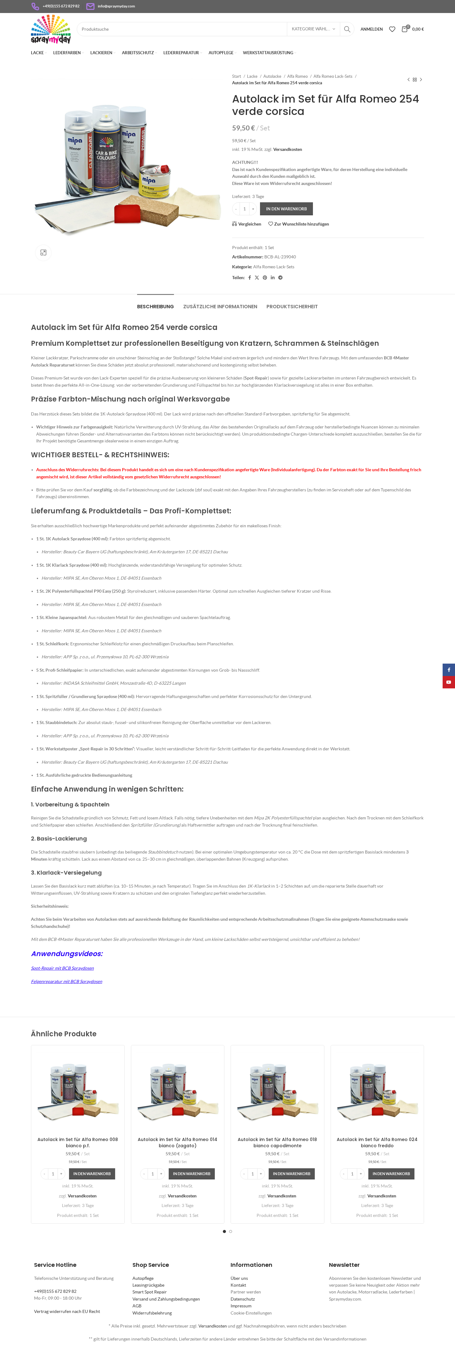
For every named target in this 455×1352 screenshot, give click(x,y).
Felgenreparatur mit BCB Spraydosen (66, 981)
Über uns (239, 1278)
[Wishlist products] (392, 29)
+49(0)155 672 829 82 (55, 1291)
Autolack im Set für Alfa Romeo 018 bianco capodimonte (277, 1142)
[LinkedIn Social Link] (272, 278)
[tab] (155, 303)
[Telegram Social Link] (280, 278)
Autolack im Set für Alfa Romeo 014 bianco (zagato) (177, 1142)
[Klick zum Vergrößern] (43, 253)
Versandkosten (287, 149)
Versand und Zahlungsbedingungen (166, 1299)
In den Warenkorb (286, 209)
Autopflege (143, 1278)
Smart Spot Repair (149, 1291)
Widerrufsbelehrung (152, 1312)
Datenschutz (243, 1299)
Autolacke (272, 76)
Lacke (252, 76)
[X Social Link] (257, 278)
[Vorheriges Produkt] (408, 80)
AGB (136, 1305)
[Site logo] (51, 28)
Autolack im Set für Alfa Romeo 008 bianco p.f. (77, 1142)
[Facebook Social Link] (249, 278)
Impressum (241, 1305)
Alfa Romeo (298, 76)
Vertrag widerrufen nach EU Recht (67, 1311)
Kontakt (238, 1285)
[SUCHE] (347, 29)
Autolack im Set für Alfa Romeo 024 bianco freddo (377, 1142)
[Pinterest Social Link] (265, 278)
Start (237, 76)
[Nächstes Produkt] (421, 80)
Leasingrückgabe (148, 1285)
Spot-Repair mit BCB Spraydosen (62, 968)
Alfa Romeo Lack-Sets (333, 76)
